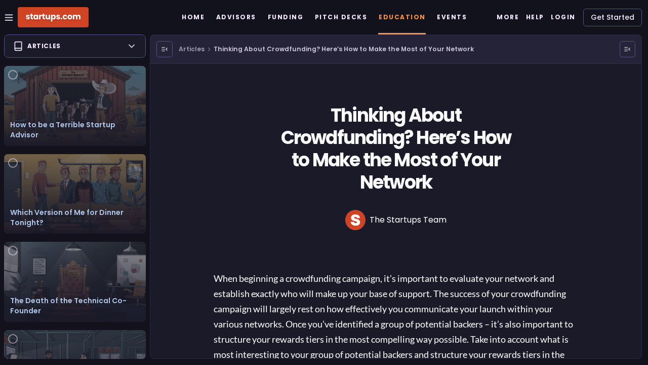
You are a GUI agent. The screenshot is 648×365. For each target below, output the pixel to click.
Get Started (612, 17)
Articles (192, 49)
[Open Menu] (164, 49)
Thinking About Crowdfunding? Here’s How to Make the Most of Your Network (344, 49)
